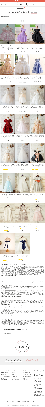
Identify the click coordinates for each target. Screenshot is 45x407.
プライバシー (29, 405)
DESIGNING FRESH (35, 405)
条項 (25, 405)
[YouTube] (42, 375)
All (1, 16)
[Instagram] (37, 375)
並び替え (32, 20)
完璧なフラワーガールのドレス (10, 266)
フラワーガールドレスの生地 (10, 290)
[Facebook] (35, 375)
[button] (5, 169)
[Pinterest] (39, 375)
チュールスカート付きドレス (18, 321)
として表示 (18, 20)
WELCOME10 (32, 360)
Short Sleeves (20, 8)
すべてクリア (27, 7)
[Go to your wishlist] (33, 3)
